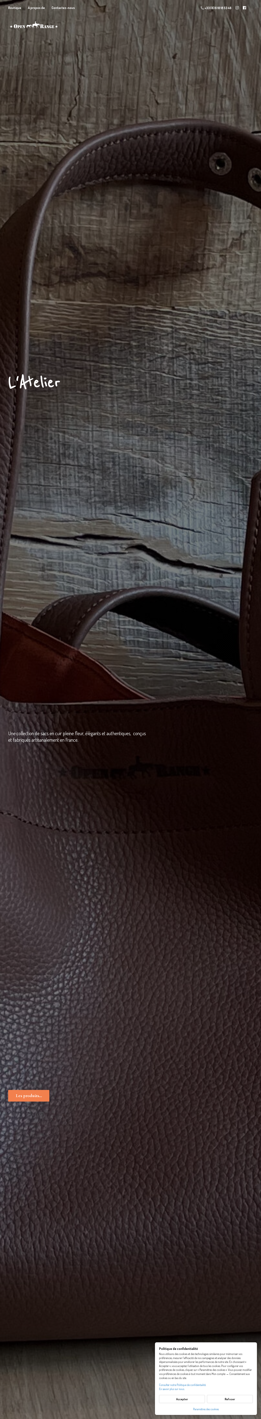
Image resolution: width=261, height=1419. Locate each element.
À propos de (36, 8)
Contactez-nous (63, 8)
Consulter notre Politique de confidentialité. (182, 1385)
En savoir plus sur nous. (172, 1389)
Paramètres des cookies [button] (206, 1409)
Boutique (14, 8)
